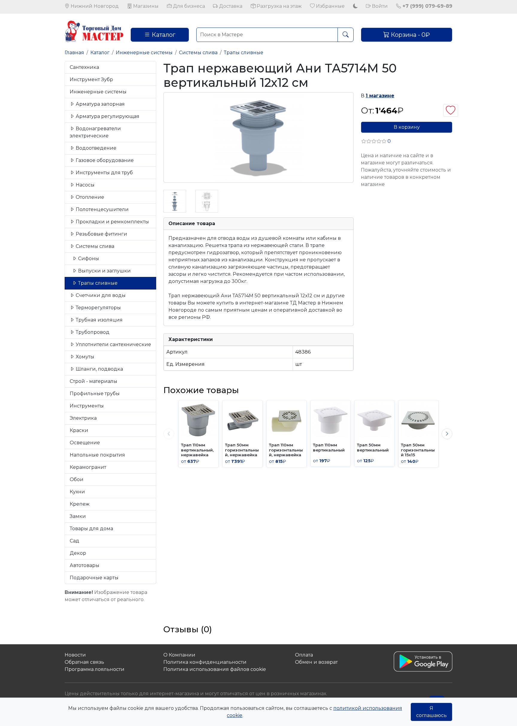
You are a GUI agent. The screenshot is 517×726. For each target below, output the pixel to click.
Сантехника (84, 67)
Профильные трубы (95, 393)
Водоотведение (95, 148)
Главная (74, 52)
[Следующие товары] (447, 433)
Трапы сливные (243, 52)
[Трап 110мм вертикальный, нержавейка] (198, 420)
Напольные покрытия (97, 455)
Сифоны (88, 258)
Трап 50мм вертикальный (373, 447)
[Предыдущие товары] (168, 433)
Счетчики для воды (100, 295)
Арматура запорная (99, 104)
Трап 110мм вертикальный (329, 447)
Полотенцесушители (101, 209)
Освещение (85, 442)
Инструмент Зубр (91, 79)
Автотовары (84, 565)
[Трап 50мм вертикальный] (374, 420)
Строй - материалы (93, 381)
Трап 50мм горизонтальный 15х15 (418, 449)
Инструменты (87, 406)
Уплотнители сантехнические (112, 344)
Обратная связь (84, 662)
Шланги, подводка (98, 369)
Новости (75, 655)
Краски (79, 430)
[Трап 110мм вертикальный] (330, 420)
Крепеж (79, 504)
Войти (379, 6)
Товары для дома (91, 528)
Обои (76, 479)
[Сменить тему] (355, 6)
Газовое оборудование (104, 160)
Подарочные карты (94, 578)
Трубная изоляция (98, 320)
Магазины (145, 6)
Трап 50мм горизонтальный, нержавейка (242, 449)
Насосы (84, 185)
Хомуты (84, 357)
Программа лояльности (94, 669)
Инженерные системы (144, 52)
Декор (78, 553)
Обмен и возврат (316, 662)
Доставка (230, 6)
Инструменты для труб (103, 172)
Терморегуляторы (97, 307)
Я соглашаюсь (431, 711)
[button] (376, 141)
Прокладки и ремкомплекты (111, 222)
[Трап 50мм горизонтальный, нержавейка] (242, 420)
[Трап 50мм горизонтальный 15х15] (418, 420)
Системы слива (198, 52)
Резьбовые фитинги (100, 234)
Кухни (77, 492)
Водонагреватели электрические (95, 132)
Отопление (89, 197)
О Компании (179, 655)
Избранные (330, 6)
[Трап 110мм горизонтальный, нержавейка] (286, 420)
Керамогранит (88, 467)
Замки (78, 516)
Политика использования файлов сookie (214, 669)
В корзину (407, 127)
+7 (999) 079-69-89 (426, 6)
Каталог (162, 34)
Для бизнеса (188, 6)
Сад (74, 541)
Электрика (83, 418)
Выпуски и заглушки (104, 271)
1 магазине (380, 95)
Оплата (304, 655)
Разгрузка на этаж (279, 6)
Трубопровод (92, 332)
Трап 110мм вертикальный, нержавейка (197, 449)
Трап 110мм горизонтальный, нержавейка (286, 449)
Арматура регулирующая (106, 116)
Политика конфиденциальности (205, 662)
